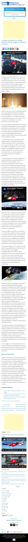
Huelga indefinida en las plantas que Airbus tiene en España (13, 474)
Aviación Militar (4, 496)
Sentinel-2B (17, 401)
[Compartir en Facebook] (3, 49)
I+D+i (3, 501)
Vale (14, 539)
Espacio (8, 401)
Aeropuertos (4, 492)
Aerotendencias (13, 4)
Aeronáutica (4, 490)
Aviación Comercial (5, 493)
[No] (26, 537)
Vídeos (3, 510)
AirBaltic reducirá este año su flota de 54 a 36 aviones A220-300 (14, 479)
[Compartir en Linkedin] (11, 49)
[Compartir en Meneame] (15, 49)
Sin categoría (4, 506)
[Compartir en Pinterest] (13, 49)
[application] (14, 444)
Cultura (3, 498)
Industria (3, 503)
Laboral (3, 504)
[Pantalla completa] (24, 450)
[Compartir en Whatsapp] (8, 49)
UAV (2, 509)
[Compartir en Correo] (18, 49)
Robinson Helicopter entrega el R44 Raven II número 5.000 (13, 483)
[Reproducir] (3, 450)
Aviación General (5, 495)
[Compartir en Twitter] (6, 49)
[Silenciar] (22, 450)
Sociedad (3, 507)
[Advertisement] (14, 29)
